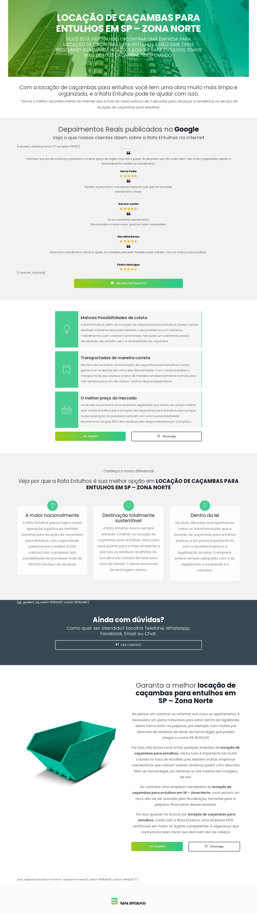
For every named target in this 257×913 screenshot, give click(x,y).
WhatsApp (169, 436)
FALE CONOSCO (130, 645)
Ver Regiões (90, 436)
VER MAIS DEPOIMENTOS (130, 283)
